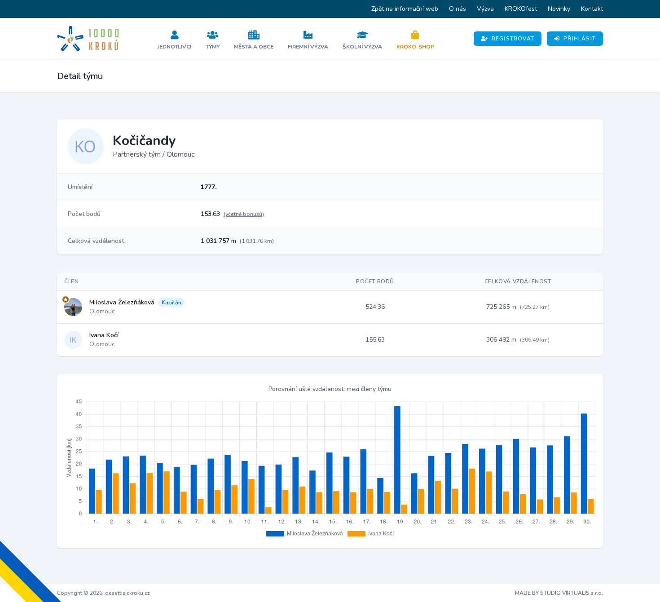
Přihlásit (579, 38)
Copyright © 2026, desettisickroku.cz (103, 593)
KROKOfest (521, 8)
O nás (457, 8)
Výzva (485, 8)
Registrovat (513, 38)
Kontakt (592, 8)
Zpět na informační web (404, 8)
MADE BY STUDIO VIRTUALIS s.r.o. (559, 593)
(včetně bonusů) (244, 214)
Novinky (559, 8)
